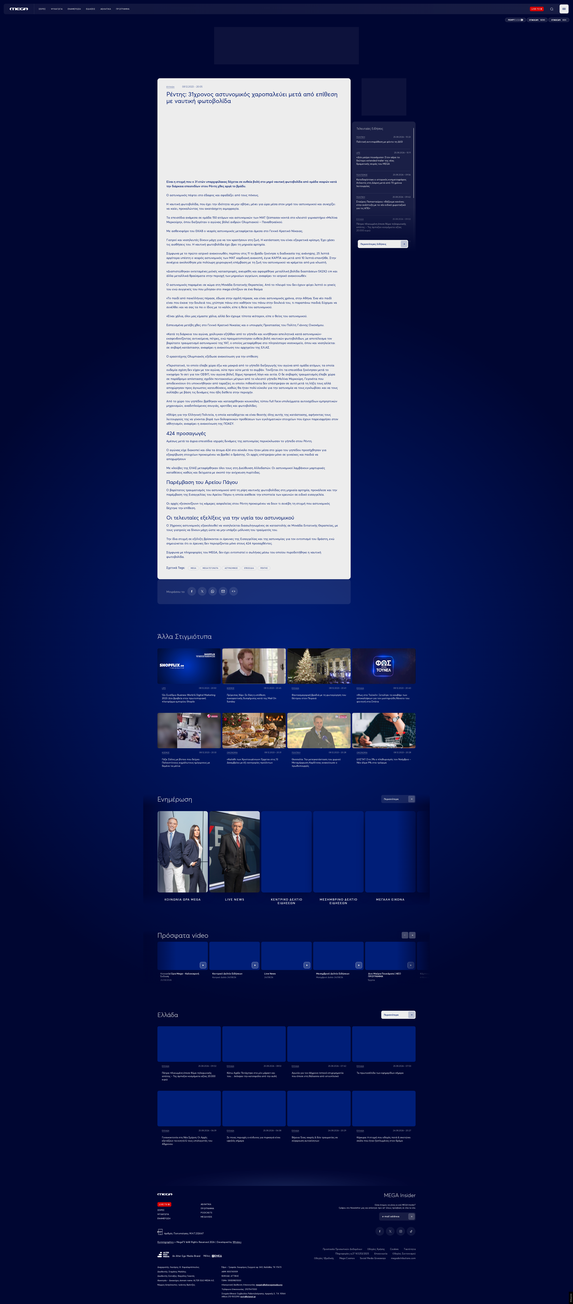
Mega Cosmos (347, 1258)
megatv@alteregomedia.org (269, 1285)
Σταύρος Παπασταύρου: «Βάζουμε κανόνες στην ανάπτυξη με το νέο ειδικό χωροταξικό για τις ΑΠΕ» (381, 205)
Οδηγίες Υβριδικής (324, 1258)
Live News (234, 899)
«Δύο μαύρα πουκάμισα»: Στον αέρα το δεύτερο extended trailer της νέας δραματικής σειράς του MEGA (378, 160)
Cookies (394, 1249)
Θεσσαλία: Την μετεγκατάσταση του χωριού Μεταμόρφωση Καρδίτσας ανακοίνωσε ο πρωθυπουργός (316, 762)
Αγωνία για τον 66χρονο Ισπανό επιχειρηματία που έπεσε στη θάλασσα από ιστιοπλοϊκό (318, 1074)
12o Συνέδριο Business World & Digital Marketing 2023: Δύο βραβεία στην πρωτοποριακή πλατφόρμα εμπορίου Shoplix (188, 698)
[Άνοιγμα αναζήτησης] (551, 8)
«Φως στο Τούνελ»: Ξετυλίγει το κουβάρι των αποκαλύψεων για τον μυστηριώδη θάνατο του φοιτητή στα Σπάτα (383, 698)
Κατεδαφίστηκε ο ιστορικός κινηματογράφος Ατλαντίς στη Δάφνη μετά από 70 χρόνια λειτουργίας (381, 183)
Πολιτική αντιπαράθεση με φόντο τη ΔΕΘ (379, 141)
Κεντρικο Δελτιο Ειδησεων (286, 901)
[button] (564, 8)
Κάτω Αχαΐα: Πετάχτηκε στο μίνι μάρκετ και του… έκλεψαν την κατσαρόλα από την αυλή (252, 1074)
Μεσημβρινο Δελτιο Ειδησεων (338, 901)
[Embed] (233, 591)
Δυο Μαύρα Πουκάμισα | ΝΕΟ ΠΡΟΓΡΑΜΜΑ (384, 975)
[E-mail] (223, 591)
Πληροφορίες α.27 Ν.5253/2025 (352, 1253)
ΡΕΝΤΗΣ (264, 568)
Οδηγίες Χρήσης (376, 1249)
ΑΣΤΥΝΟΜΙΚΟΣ (231, 568)
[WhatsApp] (212, 591)
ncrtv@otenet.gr (248, 1296)
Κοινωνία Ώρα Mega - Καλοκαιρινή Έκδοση (179, 975)
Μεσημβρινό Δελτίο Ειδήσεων (332, 973)
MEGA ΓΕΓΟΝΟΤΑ (210, 568)
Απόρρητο (571, 1298)
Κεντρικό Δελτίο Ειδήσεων (227, 973)
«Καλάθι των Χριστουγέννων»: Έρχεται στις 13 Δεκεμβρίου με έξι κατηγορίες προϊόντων (252, 761)
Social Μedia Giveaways (373, 1258)
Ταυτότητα (410, 1249)
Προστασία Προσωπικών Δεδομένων (342, 1249)
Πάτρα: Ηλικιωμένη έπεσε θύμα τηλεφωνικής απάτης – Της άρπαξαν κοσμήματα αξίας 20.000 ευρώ (381, 227)
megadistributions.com (403, 1258)
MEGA (193, 568)
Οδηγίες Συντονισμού (404, 1253)
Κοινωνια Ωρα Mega (182, 899)
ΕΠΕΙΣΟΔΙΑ (249, 568)
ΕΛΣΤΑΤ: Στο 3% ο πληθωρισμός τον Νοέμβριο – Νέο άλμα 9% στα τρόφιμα (384, 761)
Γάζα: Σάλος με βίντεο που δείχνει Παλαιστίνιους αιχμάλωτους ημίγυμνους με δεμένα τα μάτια (186, 762)
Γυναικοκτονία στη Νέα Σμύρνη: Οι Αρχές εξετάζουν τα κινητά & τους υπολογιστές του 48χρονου (187, 1140)
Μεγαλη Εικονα (390, 899)
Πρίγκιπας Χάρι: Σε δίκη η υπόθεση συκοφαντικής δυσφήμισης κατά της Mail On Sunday (251, 698)
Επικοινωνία (380, 1253)
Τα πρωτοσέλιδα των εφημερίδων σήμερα (380, 1072)
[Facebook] (191, 591)
